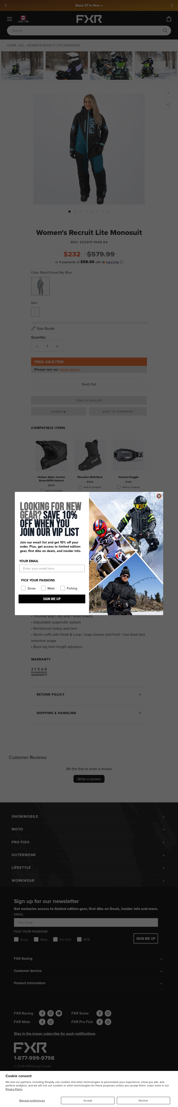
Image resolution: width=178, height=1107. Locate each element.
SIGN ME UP (52, 598)
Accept (87, 1100)
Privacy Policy (14, 1089)
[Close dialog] (159, 496)
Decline (143, 1100)
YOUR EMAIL (28, 561)
